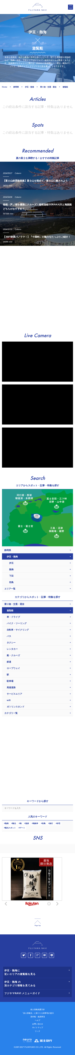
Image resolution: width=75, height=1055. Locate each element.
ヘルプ (37, 1020)
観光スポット (10, 828)
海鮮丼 (35, 823)
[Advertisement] (37, 287)
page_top (37, 922)
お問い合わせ (37, 1024)
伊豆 (58, 823)
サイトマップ (37, 1028)
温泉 (27, 823)
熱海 (7, 823)
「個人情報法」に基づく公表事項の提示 (37, 1013)
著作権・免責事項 (37, 1017)
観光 (14, 823)
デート (22, 828)
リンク (37, 1031)
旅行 (51, 823)
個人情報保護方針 (37, 1010)
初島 (44, 823)
